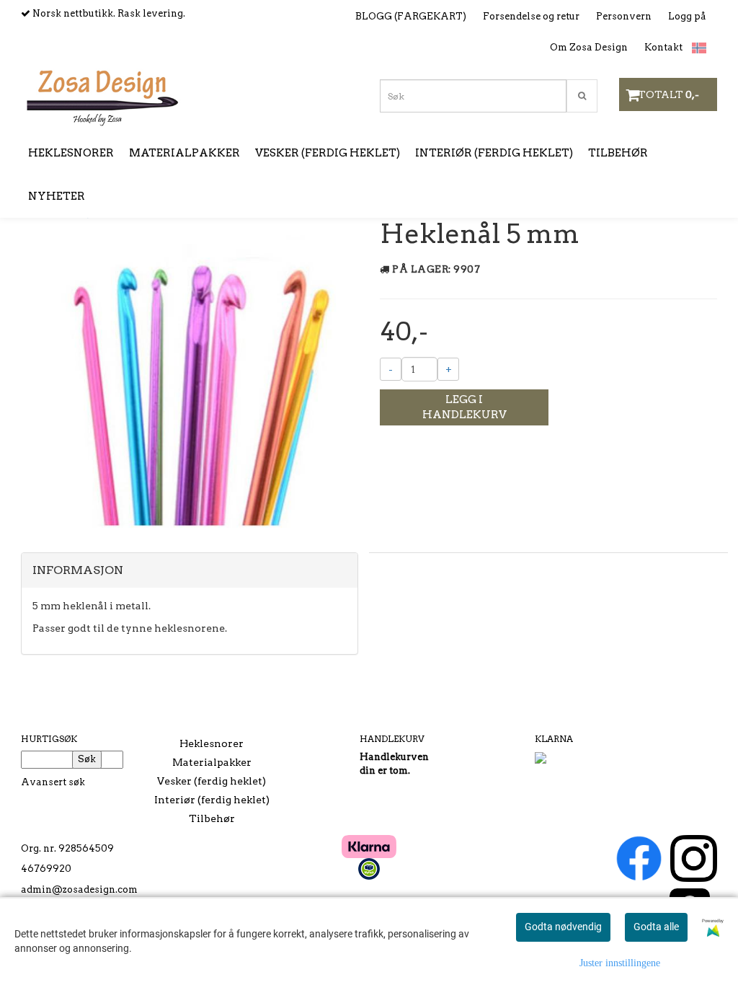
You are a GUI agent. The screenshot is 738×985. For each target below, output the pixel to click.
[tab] (189, 570)
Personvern (624, 16)
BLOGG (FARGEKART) (410, 16)
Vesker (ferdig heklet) (211, 781)
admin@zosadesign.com (79, 889)
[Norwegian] (695, 48)
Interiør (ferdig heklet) (212, 799)
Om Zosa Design (589, 47)
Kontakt (663, 47)
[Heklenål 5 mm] (189, 381)
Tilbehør (212, 818)
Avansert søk (53, 782)
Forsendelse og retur (531, 16)
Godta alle (656, 926)
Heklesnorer (211, 743)
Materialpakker (212, 762)
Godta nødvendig (563, 926)
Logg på (687, 16)
